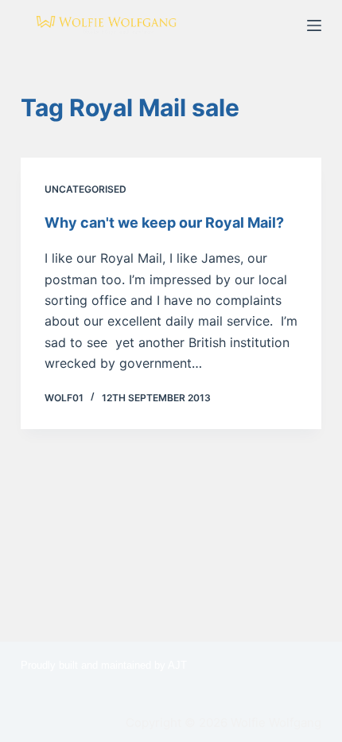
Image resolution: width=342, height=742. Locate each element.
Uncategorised (85, 189)
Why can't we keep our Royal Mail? (164, 222)
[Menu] (314, 25)
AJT (177, 665)
